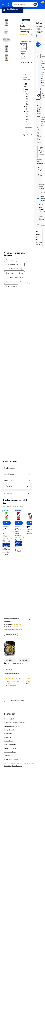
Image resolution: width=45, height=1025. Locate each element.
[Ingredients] (31, 62)
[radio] (23, 46)
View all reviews (11, 634)
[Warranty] (27, 486)
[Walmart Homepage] (8, 4)
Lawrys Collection (9, 730)
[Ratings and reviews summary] (29, 619)
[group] (28, 34)
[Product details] (29, 468)
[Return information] (37, 41)
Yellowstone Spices (10, 752)
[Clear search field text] (32, 4)
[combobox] (25, 4)
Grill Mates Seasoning (11, 759)
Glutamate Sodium (10, 719)
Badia (21, 23)
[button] (26, 77)
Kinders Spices (8, 741)
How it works (42, 84)
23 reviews (15, 626)
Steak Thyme (8, 733)
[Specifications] (29, 474)
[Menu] (3, 4)
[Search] (35, 4)
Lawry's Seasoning (10, 748)
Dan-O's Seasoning (10, 744)
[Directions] (29, 480)
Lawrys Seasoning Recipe (12, 726)
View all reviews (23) (17, 701)
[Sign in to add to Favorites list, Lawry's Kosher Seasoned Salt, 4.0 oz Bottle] (19, 514)
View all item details (31, 127)
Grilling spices (8, 755)
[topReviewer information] (16, 685)
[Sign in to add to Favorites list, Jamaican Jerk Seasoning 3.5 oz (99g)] (31, 514)
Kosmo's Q (7, 737)
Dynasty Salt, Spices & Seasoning (14, 722)
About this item (10, 461)
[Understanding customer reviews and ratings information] (23, 629)
